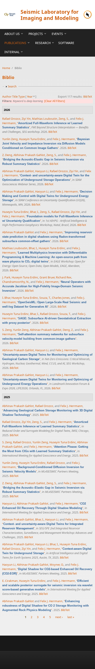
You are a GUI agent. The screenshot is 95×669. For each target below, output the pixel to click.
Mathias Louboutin (44, 119)
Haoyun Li (41, 171)
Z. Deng (7, 155)
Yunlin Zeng (10, 139)
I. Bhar (6, 298)
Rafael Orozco (11, 119)
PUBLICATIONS (15, 43)
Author (6, 96)
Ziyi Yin (26, 119)
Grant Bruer (47, 277)
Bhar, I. (34, 212)
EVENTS (57, 34)
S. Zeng (7, 330)
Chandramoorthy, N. (15, 282)
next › (59, 617)
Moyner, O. (57, 565)
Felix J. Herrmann (64, 139)
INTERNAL (11, 52)
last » (70, 617)
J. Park (6, 277)
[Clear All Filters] (54, 101)
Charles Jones (61, 298)
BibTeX (87, 96)
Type (21, 96)
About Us (12, 34)
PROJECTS (35, 34)
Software (66, 43)
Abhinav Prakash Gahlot (29, 155)
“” (46, 143)
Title (15, 96)
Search (12, 86)
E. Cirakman (10, 581)
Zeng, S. (64, 119)
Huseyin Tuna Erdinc (32, 139)
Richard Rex (63, 277)
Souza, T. (45, 298)
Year (29, 96)
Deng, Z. (68, 330)
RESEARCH (43, 43)
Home (6, 68)
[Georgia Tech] (9, 14)
